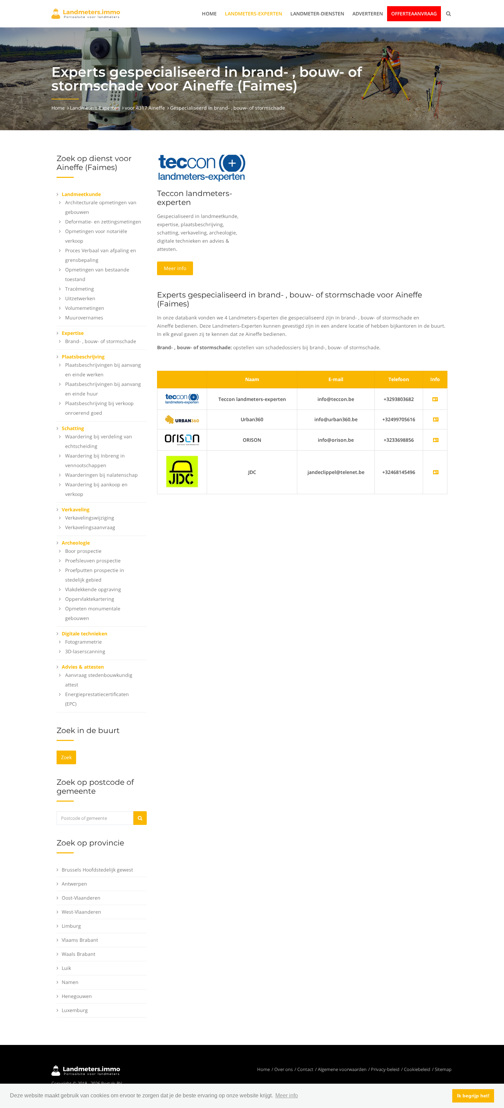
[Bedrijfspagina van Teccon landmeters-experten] (182, 398)
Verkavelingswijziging (89, 517)
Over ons (283, 1069)
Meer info (175, 268)
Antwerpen (74, 883)
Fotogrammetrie (83, 641)
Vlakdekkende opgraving (93, 589)
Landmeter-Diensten (317, 13)
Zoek (66, 757)
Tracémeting (79, 288)
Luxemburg (75, 1010)
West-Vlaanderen (81, 912)
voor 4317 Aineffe (145, 108)
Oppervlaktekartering (89, 599)
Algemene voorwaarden (342, 1069)
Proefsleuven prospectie (93, 560)
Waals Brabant (78, 954)
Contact (305, 1069)
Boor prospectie (83, 551)
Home (209, 13)
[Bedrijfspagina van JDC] (436, 472)
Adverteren (367, 13)
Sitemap (443, 1069)
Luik (66, 968)
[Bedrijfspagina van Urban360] (436, 419)
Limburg (71, 926)
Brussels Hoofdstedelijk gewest (97, 869)
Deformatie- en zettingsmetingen (103, 221)
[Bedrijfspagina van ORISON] (436, 440)
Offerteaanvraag (414, 13)
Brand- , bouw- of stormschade (100, 341)
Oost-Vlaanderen (81, 897)
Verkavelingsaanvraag (90, 527)
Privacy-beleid (385, 1069)
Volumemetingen (84, 308)
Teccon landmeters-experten (194, 198)
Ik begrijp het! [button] (473, 1095)
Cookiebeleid (417, 1069)
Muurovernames (84, 317)
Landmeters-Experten (253, 13)
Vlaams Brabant (80, 940)
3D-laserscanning (85, 651)
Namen (70, 982)
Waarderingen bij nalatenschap (101, 475)
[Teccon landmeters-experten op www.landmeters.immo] (202, 168)
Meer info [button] (286, 1095)
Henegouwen (77, 996)
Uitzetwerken (80, 298)
